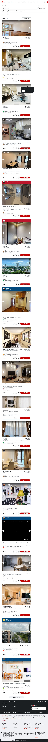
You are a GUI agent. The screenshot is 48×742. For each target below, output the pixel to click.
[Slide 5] (16, 69)
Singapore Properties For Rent (39, 724)
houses (18, 718)
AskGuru (3, 724)
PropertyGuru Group (5, 703)
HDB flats (7, 718)
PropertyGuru (4, 723)
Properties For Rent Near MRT (17, 734)
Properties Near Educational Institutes (29, 732)
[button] (3, 14)
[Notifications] (46, 2)
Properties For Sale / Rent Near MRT (18, 732)
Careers (3, 707)
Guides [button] (34, 2)
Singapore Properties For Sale (28, 724)
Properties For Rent (38, 723)
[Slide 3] (15, 381)
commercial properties (23, 718)
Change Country (34, 703)
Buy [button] (12, 2)
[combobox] (20, 8)
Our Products (4, 706)
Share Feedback (14, 706)
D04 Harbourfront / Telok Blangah (40, 732)
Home (3, 5)
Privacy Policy (12, 735)
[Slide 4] (15, 69)
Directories (15, 723)
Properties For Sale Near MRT (17, 733)
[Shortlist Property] (29, 21)
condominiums (41, 717)
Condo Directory (15, 724)
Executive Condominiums (12, 718)
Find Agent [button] (30, 2)
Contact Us (14, 703)
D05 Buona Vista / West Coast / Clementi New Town (39, 734)
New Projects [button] (24, 2)
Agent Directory (15, 727)
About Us (3, 705)
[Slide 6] (17, 69)
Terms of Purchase (23, 740)
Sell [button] (19, 2)
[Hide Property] (27, 21)
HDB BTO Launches (5, 727)
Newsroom (13, 705)
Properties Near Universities (28, 733)
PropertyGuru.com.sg (5, 715)
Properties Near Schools (28, 734)
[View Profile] (4, 21)
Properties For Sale (27, 723)
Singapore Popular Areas (39, 731)
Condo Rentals (37, 727)
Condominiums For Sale (28, 727)
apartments (4, 718)
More (38, 2)
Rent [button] (15, 2)
